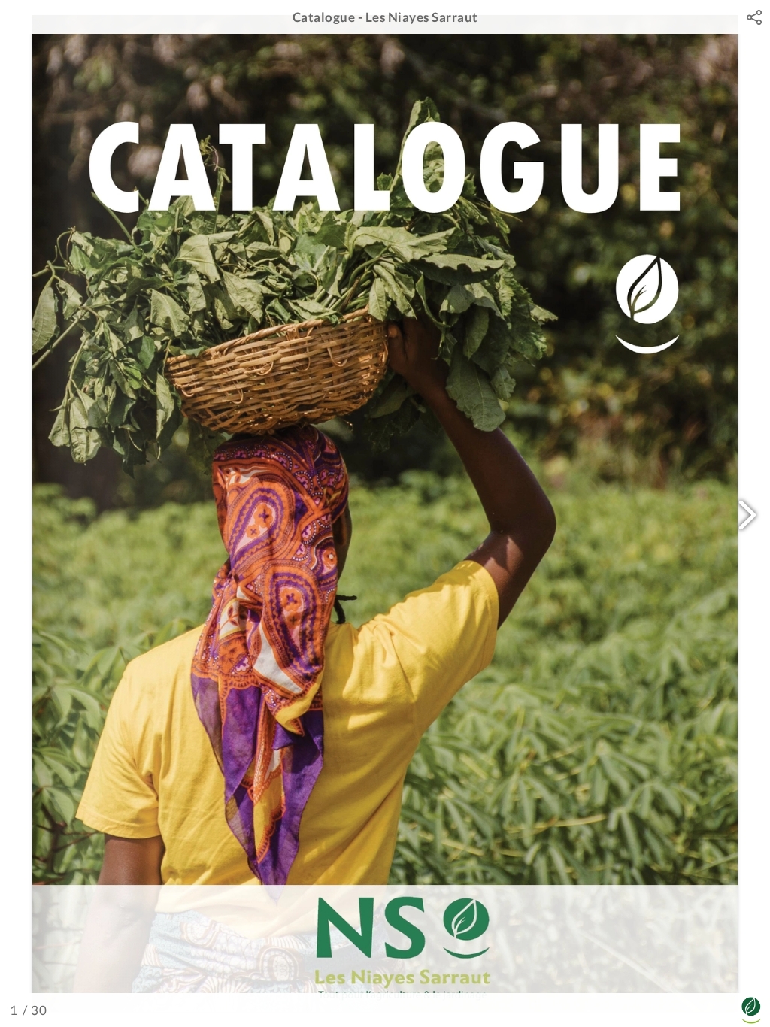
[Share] (754, 17)
